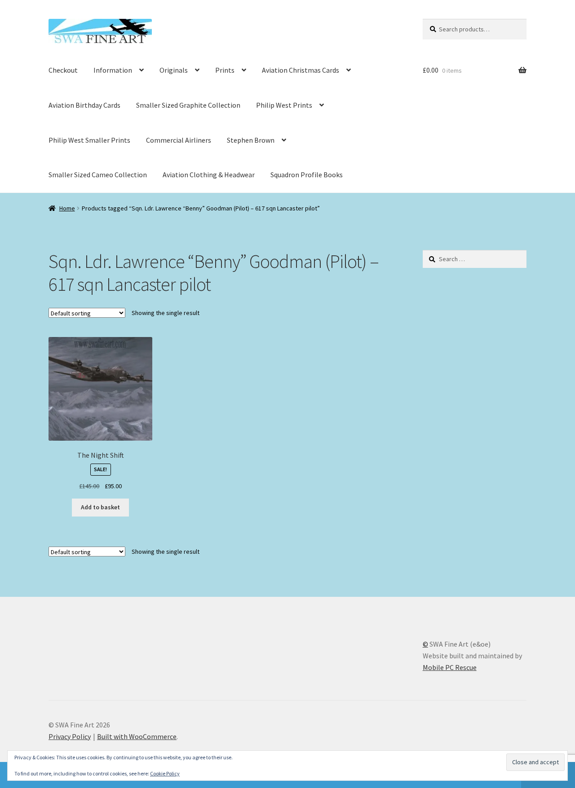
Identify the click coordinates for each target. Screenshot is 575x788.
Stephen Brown (250, 140)
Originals (173, 70)
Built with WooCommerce (137, 736)
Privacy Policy (70, 736)
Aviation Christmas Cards (300, 70)
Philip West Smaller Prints (89, 140)
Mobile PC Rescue (450, 667)
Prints (224, 70)
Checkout (63, 70)
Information (112, 70)
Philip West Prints (284, 105)
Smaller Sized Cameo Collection (98, 174)
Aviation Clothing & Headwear (209, 174)
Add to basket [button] (100, 507)
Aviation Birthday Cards (84, 105)
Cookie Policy (165, 773)
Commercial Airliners (178, 140)
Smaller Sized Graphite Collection (188, 105)
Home (67, 208)
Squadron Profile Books (306, 174)
